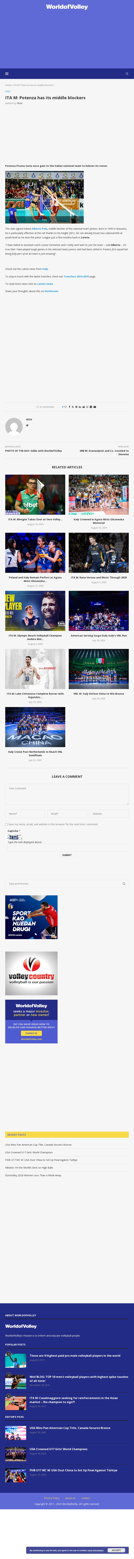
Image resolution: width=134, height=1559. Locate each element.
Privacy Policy (51, 1498)
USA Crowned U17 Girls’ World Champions (29, 1152)
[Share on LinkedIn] (80, 406)
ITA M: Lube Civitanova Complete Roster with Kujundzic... (35, 695)
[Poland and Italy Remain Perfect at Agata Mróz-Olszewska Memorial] (35, 553)
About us (70, 1498)
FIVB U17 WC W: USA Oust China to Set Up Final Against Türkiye (41, 1160)
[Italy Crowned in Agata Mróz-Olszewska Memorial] (99, 495)
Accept (116, 1550)
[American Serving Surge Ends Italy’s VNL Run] (99, 611)
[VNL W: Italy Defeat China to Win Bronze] (99, 669)
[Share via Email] (95, 406)
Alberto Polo (39, 228)
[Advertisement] (67, 39)
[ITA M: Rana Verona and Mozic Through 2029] (99, 553)
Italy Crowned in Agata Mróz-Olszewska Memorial (99, 521)
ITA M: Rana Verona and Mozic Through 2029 (99, 577)
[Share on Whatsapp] (87, 406)
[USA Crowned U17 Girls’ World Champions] (15, 1454)
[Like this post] (65, 406)
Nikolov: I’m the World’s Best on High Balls (29, 1167)
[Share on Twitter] (73, 406)
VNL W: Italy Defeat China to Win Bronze (98, 693)
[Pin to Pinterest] (76, 406)
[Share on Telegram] (91, 406)
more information (96, 1550)
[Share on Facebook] (69, 406)
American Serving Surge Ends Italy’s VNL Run (99, 635)
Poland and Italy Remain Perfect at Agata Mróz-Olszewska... (35, 579)
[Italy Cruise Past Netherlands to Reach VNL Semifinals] (35, 727)
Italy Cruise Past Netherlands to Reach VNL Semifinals (35, 753)
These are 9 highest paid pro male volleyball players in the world (75, 1356)
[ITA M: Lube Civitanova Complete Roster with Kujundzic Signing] (35, 669)
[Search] (127, 74)
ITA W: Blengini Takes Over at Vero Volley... (35, 519)
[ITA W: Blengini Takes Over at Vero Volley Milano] (35, 495)
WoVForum (51, 291)
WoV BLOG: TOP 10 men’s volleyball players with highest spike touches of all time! (79, 1379)
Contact (85, 1498)
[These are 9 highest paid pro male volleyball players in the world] (15, 1361)
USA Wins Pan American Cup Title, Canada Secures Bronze (38, 1144)
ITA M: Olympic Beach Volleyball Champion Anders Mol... (35, 637)
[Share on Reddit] (83, 406)
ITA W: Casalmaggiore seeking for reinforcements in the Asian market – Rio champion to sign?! (74, 1400)
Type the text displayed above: (25, 842)
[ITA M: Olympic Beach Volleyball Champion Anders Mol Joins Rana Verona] (35, 611)
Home (8, 85)
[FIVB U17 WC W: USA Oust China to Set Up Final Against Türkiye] (15, 1475)
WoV (19, 103)
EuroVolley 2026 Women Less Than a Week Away (33, 1175)
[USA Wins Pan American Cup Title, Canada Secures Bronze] (15, 1433)
